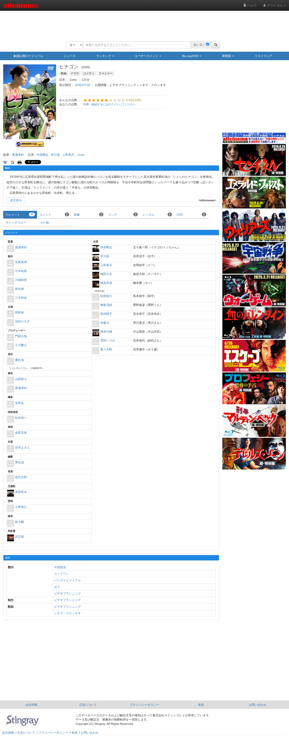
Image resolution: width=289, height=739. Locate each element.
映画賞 (227, 56)
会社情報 (31, 704)
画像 (88, 214)
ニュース (70, 56)
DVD (191, 214)
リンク (122, 214)
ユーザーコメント (147, 56)
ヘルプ (251, 5)
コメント (54, 214)
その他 (44, 222)
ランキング (104, 56)
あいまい (199, 44)
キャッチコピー (16, 222)
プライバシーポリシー (144, 704)
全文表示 (16, 200)
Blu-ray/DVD (190, 56)
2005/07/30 (82, 85)
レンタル (156, 214)
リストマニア (263, 56)
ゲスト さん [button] (275, 5)
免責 (201, 704)
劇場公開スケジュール (28, 56)
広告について (88, 704)
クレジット (19, 214)
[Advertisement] (143, 23)
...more (80, 154)
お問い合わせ (257, 704)
